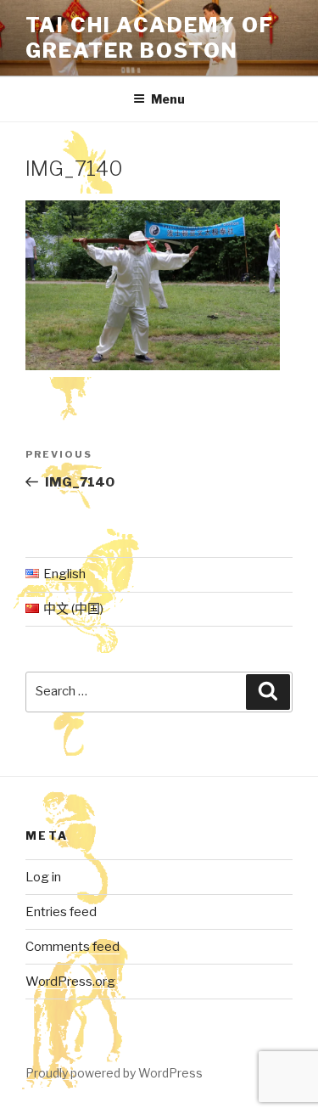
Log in (43, 877)
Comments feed (72, 946)
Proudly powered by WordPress (114, 1073)
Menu (168, 99)
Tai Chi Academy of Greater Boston (149, 38)
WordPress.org (70, 981)
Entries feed (61, 912)
